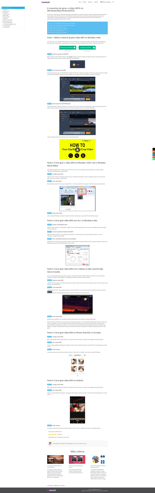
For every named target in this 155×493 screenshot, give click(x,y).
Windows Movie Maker (74, 169)
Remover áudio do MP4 (8, 22)
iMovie (48, 276)
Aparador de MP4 (6, 14)
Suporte (96, 2)
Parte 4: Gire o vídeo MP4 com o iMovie (59, 29)
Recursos (90, 2)
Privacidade (94, 489)
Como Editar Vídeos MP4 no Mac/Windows (54, 466)
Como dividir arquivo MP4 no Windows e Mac (98, 466)
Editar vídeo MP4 (6, 16)
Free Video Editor (51, 41)
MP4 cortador (5, 15)
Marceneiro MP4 (6, 11)
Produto (84, 2)
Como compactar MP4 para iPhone (76, 466)
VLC (67, 17)
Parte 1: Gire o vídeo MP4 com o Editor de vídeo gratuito (62, 23)
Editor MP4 (5, 9)
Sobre (90, 489)
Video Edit (84, 443)
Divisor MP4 (5, 12)
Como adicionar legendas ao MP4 (10, 24)
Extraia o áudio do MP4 (7, 21)
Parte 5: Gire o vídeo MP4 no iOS (57, 30)
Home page (50, 485)
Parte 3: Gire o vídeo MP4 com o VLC (58, 27)
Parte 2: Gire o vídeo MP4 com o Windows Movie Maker (62, 25)
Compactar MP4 (7, 27)
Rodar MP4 (5, 18)
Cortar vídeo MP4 (7, 25)
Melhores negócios (106, 2)
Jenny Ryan (76, 443)
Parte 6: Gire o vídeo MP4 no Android (58, 32)
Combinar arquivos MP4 (7, 19)
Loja (80, 2)
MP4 (53, 17)
